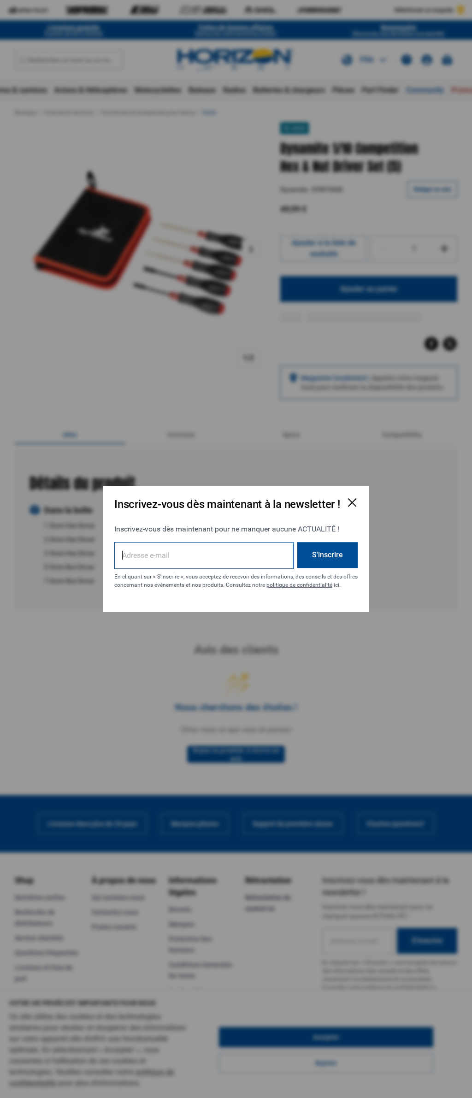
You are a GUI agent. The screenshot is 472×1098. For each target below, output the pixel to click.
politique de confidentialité (299, 585)
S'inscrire (327, 554)
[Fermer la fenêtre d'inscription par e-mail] (352, 502)
